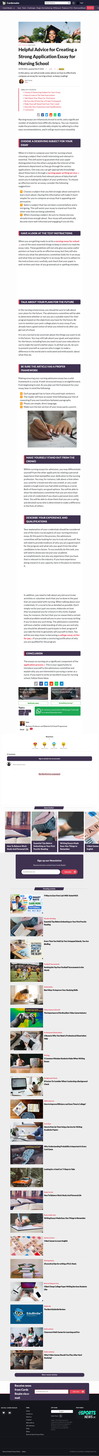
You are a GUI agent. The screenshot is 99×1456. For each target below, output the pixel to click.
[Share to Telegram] (59, 114)
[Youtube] (10, 1413)
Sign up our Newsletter (49, 860)
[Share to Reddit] (51, 114)
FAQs (27, 1429)
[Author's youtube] (31, 729)
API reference (30, 1426)
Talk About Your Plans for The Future (39, 98)
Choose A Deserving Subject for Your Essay (42, 92)
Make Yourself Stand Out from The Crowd (41, 104)
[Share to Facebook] (42, 114)
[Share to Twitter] (46, 114)
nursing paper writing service (62, 173)
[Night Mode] (73, 3)
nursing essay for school (67, 241)
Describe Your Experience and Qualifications (42, 107)
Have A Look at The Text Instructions (39, 95)
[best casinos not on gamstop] (87, 1414)
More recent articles (49, 1375)
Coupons (29, 1420)
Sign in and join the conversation (49, 759)
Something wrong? (66, 703)
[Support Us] (4, 1413)
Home (28, 1411)
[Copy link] (38, 114)
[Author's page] (27, 729)
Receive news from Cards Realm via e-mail (23, 1391)
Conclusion (29, 110)
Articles (24, 45)
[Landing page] (4, 3)
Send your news (33, 703)
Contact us (29, 1414)
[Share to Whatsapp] (55, 114)
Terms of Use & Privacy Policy (35, 1434)
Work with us (30, 1423)
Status (28, 1431)
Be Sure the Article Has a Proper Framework (42, 101)
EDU (19, 45)
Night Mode (54, 1416)
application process (33, 664)
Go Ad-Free (90, 8)
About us (29, 1417)
